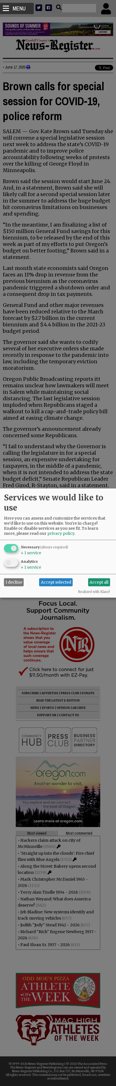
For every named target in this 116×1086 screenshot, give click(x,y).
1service (31, 552)
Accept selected (56, 582)
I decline (14, 582)
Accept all (99, 582)
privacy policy (60, 533)
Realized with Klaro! (94, 591)
